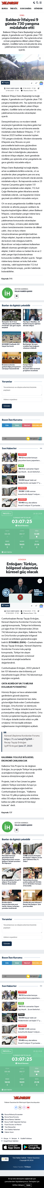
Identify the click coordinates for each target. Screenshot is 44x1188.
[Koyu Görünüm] (34, 3)
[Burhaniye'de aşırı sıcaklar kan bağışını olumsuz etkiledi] (32, 337)
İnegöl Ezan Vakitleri (11, 1141)
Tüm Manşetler (10, 1127)
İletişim (14, 1138)
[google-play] (32, 1148)
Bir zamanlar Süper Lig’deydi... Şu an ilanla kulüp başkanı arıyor (30, 470)
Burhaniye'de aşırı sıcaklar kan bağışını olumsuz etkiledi (31, 346)
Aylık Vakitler (8, 552)
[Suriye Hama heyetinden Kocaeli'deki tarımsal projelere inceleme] (32, 358)
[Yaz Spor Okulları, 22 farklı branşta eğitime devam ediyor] (32, 315)
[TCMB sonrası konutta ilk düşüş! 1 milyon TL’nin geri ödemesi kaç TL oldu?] (32, 848)
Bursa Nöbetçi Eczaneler (14, 1114)
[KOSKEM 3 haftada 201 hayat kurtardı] (11, 337)
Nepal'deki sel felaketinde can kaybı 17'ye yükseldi (29, 482)
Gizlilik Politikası (26, 1138)
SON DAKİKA (25, 9)
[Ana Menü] (40, 3)
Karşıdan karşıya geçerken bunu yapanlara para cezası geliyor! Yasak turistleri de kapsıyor (28, 459)
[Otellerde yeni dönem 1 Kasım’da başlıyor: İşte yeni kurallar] (32, 895)
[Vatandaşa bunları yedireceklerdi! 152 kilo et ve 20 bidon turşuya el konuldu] (32, 873)
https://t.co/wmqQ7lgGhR (18, 739)
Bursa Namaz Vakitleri (12, 1119)
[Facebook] (16, 1107)
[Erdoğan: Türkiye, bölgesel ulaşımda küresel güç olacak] (22, 590)
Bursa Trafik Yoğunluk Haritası (15, 1122)
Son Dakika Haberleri (12, 1129)
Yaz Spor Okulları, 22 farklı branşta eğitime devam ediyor (32, 324)
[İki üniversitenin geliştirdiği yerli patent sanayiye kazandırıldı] (11, 358)
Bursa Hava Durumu (12, 1117)
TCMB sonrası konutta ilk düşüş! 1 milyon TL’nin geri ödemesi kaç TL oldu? (29, 493)
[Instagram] (24, 1107)
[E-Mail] (16, 296)
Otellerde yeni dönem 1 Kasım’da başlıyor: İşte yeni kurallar (32, 904)
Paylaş (6, 82)
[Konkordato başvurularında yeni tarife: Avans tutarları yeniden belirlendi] (11, 895)
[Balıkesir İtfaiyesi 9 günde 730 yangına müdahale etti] (22, 67)
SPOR (21, 465)
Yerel (22, 15)
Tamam (28, 1185)
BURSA (5, 9)
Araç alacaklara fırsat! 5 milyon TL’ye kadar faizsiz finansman (29, 504)
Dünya (21, 477)
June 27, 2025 (25, 746)
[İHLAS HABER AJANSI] (7, 293)
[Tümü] (41, 448)
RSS (6, 1159)
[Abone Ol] (41, 83)
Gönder (6, 406)
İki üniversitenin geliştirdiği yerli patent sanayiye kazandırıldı (11, 367)
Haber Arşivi (9, 1132)
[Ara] (37, 3)
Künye (6, 1138)
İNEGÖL (13, 9)
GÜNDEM (38, 9)
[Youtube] (28, 1107)
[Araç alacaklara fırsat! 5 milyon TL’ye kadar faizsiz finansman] (11, 873)
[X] (20, 1107)
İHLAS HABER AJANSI (12, 88)
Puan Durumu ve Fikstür (13, 1124)
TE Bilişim (27, 1167)
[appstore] (12, 1148)
